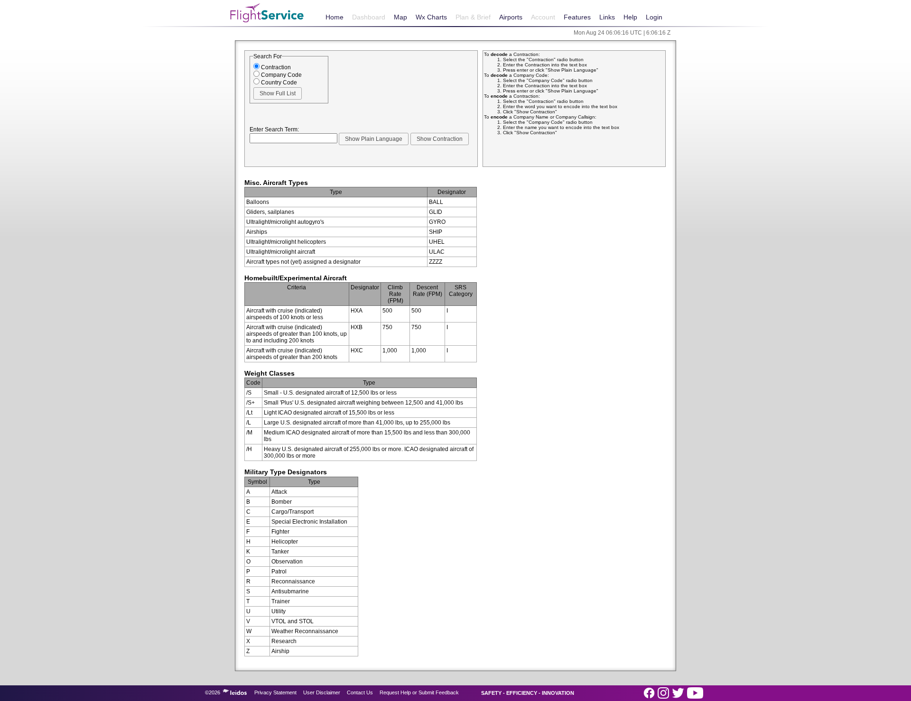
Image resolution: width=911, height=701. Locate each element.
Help (630, 17)
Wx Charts (431, 17)
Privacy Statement (275, 692)
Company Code (281, 75)
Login (654, 17)
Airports (510, 17)
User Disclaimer (321, 692)
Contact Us (360, 692)
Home (334, 17)
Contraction (275, 67)
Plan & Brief (473, 17)
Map (400, 17)
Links (607, 17)
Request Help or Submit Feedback (419, 692)
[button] (277, 93)
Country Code (278, 82)
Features (577, 17)
